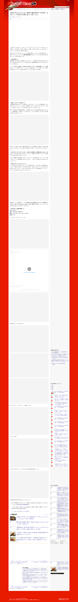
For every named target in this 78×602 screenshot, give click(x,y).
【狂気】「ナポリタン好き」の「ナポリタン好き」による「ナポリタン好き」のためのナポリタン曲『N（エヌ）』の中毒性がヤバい (19, 562)
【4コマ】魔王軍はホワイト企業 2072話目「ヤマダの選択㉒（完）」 (61, 441)
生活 (17, 511)
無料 (28, 511)
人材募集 (34, 599)
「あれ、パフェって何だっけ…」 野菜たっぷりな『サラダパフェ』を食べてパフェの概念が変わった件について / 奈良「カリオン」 (63, 521)
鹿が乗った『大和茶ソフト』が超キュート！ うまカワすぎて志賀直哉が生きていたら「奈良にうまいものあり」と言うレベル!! (63, 494)
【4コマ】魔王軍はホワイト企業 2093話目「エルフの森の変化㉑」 (35, 568)
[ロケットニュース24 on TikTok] (63, 0)
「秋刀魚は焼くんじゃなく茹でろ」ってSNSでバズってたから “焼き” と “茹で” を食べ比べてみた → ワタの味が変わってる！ (59, 465)
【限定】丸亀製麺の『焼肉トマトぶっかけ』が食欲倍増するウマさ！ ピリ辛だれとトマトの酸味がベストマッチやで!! (63, 526)
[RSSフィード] (66, 0)
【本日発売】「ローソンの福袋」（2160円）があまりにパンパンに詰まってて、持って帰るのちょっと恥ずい (61, 450)
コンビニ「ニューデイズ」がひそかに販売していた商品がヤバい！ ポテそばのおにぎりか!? (40, 562)
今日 (52, 385)
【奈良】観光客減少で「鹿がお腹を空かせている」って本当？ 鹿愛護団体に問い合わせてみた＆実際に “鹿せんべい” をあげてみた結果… (62, 505)
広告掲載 (30, 599)
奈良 (26, 511)
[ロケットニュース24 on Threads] (61, 0)
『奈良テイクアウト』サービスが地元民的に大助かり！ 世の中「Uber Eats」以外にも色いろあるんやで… (63, 536)
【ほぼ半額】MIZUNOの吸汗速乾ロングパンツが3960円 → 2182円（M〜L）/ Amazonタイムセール (60, 361)
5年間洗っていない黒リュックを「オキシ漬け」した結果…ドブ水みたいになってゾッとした (61, 411)
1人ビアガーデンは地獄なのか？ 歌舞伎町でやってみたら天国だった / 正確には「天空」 (60, 355)
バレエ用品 (66, 599)
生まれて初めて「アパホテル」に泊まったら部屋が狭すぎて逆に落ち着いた (61, 438)
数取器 (60, 599)
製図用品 (63, 599)
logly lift (48, 514)
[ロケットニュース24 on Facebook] (60, 0)
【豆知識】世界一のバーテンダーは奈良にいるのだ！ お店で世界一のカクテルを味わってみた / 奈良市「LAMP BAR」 (63, 531)
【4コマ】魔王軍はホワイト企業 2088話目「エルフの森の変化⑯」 (61, 422)
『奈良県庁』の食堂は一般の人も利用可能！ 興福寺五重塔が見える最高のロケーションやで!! (63, 568)
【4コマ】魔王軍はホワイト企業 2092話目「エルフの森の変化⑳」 (35, 577)
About (11, 599)
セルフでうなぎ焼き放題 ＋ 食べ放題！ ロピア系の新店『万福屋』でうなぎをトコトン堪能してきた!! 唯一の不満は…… (59, 446)
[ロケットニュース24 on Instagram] (62, 0)
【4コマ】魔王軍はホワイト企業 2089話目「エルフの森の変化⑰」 (61, 426)
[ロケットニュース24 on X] (59, 0)
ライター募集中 (55, 9)
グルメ (12, 511)
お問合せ (27, 599)
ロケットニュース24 (23, 4)
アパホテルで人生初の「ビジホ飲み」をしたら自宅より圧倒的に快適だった (61, 415)
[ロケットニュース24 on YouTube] (65, 0)
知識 (20, 511)
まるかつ (14, 210)
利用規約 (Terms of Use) (20, 599)
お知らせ (13, 599)
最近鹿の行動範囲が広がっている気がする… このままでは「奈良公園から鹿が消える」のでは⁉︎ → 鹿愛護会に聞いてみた (63, 510)
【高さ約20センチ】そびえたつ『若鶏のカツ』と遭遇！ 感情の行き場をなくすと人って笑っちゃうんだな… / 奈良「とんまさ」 (63, 489)
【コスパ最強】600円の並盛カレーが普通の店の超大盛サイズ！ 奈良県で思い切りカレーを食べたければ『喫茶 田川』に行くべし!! (32, 539)
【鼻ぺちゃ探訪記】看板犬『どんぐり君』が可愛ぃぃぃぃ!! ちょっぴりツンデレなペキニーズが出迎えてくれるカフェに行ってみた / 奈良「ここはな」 (62, 499)
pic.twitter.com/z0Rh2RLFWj (23, 504)
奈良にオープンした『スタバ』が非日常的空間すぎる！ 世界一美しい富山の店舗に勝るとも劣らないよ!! (63, 515)
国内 (15, 511)
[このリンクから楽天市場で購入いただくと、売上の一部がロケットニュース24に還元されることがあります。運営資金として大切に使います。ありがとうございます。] (58, 0)
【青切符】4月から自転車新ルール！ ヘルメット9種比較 (61, 461)
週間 (52, 386)
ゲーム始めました (62, 9)
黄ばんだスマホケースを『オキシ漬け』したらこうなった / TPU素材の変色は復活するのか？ (61, 457)
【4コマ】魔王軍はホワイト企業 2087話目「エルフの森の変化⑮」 (61, 419)
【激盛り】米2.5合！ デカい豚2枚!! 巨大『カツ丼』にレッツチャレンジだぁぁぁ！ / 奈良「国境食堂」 (62, 564)
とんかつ (23, 511)
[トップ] (15, 9)
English (68, 0)
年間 (52, 389)
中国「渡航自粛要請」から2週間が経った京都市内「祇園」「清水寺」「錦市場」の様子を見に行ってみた (61, 453)
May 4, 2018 (23, 508)
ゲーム (38, 599)
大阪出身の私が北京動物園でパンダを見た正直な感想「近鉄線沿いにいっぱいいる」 (61, 430)
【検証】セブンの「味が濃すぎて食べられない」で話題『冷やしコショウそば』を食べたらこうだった (59, 357)
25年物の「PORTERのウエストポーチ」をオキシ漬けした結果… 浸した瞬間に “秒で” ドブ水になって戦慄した (34, 581)
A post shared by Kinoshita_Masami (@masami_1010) (29, 289)
